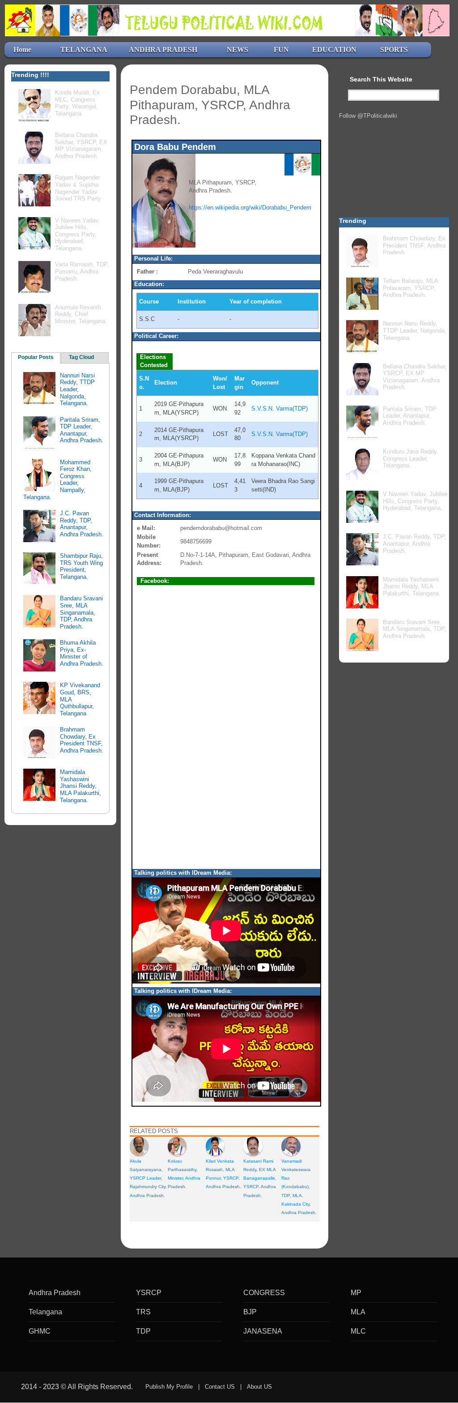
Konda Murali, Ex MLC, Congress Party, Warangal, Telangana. (77, 103)
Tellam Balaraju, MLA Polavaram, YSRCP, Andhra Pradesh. (410, 288)
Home (22, 49)
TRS (143, 1312)
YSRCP (148, 1292)
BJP (250, 1312)
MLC (358, 1331)
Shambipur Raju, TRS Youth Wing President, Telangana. (81, 566)
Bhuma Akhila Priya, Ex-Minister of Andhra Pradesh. (81, 653)
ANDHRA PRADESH (163, 49)
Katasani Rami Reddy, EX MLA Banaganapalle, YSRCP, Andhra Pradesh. (259, 1178)
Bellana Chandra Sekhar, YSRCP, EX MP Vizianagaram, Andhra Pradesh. (81, 145)
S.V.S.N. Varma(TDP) (279, 408)
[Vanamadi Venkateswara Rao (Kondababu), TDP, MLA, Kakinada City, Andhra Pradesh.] (290, 1145)
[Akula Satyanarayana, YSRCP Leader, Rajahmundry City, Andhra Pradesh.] (139, 1145)
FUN (281, 49)
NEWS (237, 49)
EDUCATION (334, 49)
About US (259, 1386)
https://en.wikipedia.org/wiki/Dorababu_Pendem (250, 207)
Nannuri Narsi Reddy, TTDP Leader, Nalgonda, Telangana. (77, 389)
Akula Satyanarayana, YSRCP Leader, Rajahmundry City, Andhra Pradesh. (148, 1178)
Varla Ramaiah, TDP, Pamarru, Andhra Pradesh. (82, 271)
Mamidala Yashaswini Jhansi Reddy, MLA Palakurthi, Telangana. (80, 786)
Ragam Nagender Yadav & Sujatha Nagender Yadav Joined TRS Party (78, 188)
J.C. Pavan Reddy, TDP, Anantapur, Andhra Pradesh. (81, 524)
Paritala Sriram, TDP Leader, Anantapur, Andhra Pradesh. (81, 430)
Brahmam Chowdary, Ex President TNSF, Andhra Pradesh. (81, 740)
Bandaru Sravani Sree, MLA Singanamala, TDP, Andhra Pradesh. (81, 612)
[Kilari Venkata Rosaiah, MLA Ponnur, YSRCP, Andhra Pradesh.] (215, 1145)
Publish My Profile (169, 1386)
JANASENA (262, 1331)
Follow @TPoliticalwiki (368, 115)
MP (356, 1292)
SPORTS (394, 49)
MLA (358, 1312)
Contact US (220, 1386)
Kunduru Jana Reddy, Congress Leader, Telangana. (410, 458)
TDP (143, 1331)
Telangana (45, 1312)
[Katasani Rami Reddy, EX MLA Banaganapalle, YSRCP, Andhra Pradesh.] (252, 1145)
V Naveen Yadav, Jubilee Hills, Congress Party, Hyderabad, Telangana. (77, 234)
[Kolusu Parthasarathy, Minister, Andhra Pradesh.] (177, 1145)
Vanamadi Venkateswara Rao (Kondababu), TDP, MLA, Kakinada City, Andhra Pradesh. (299, 1187)
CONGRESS (264, 1292)
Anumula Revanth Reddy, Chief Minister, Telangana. (81, 314)
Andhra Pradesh (55, 1292)
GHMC (40, 1331)
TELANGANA (83, 49)
